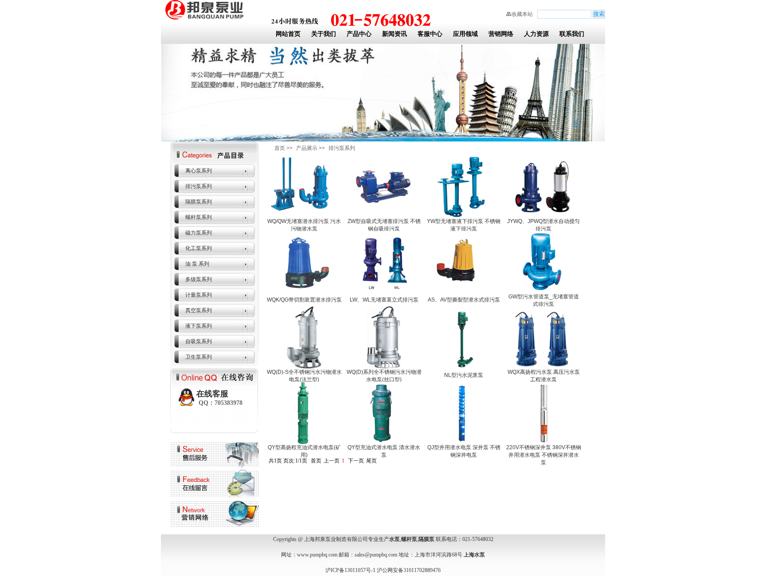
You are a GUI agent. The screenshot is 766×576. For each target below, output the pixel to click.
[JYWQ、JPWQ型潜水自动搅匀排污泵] (543, 216)
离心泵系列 (198, 171)
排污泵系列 (198, 186)
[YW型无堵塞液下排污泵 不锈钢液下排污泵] (463, 216)
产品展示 (306, 148)
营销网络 (501, 34)
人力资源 (536, 34)
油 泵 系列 (197, 264)
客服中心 (430, 34)
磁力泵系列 (198, 233)
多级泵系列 (198, 279)
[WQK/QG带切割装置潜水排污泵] (304, 291)
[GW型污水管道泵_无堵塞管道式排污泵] (543, 291)
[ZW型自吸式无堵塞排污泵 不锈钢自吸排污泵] (384, 216)
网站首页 (288, 34)
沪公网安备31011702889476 (409, 570)
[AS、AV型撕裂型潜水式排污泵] (463, 291)
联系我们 (571, 34)
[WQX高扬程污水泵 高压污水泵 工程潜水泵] (543, 367)
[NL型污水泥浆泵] (463, 367)
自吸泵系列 (198, 341)
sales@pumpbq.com (376, 555)
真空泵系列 (198, 310)
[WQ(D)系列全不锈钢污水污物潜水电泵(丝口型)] (384, 367)
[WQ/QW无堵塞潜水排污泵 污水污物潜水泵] (304, 216)
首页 (279, 148)
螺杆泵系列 (198, 217)
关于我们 (323, 34)
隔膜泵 (426, 539)
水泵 (394, 539)
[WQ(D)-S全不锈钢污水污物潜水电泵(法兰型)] (304, 367)
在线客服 (219, 397)
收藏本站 (522, 14)
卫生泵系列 (198, 357)
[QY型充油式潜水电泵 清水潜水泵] (384, 442)
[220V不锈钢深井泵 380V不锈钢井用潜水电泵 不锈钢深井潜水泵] (543, 442)
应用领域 (465, 34)
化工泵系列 (198, 248)
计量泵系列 (198, 295)
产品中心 (359, 34)
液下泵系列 (198, 326)
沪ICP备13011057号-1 (350, 570)
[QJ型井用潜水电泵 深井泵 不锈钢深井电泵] (463, 442)
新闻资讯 (394, 34)
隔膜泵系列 (198, 202)
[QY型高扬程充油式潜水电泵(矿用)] (304, 442)
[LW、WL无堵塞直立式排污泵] (384, 291)
